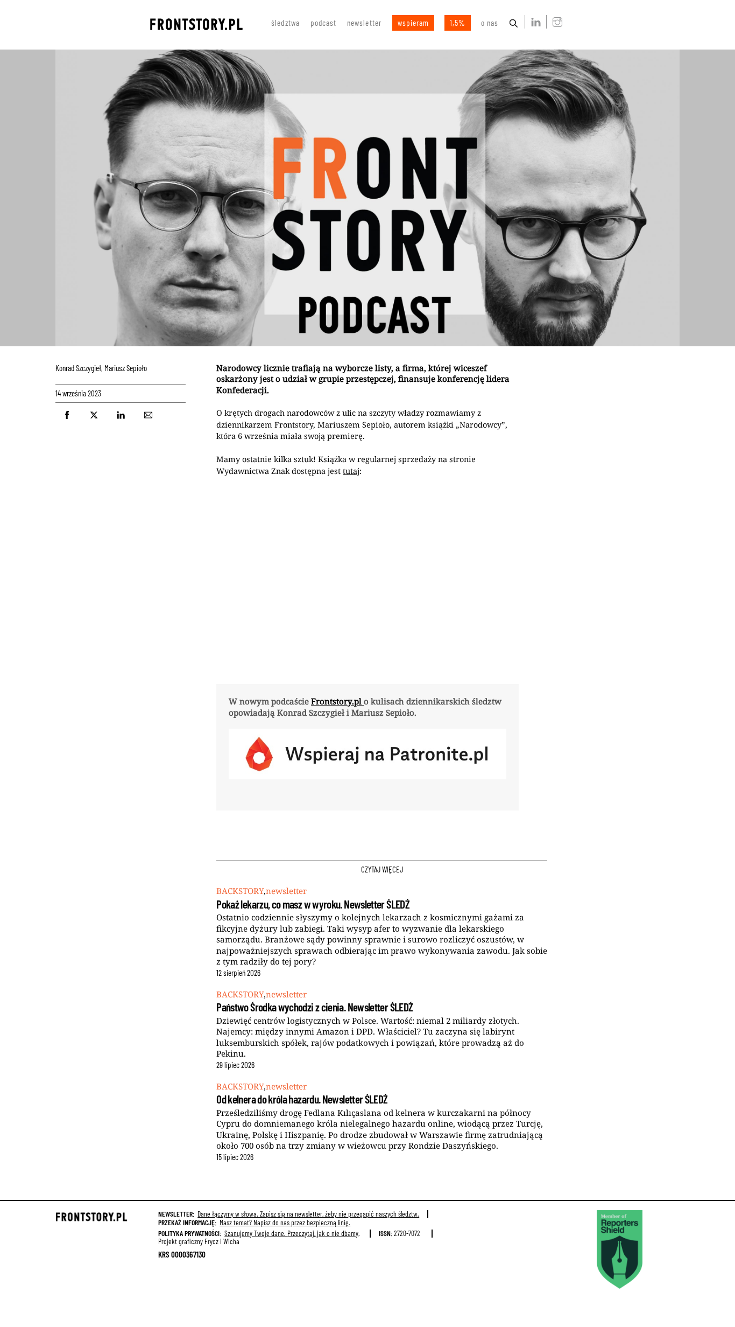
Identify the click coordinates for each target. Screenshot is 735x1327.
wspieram (413, 22)
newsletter (364, 22)
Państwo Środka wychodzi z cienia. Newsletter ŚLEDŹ (314, 1007)
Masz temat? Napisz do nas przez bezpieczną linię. (285, 1222)
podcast (323, 22)
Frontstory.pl (337, 701)
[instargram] (555, 21)
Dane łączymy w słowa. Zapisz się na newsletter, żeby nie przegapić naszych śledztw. (308, 1213)
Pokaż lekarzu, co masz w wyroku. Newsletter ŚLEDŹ (312, 904)
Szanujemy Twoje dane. (291, 1233)
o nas (489, 22)
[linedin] (533, 21)
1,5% (457, 22)
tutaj (351, 471)
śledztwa (285, 22)
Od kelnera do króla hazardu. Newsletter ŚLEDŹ (301, 1099)
